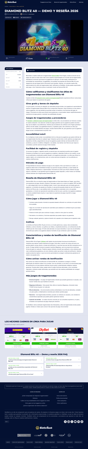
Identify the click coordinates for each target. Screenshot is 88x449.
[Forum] (62, 435)
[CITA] (53, 435)
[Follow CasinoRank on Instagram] (68, 421)
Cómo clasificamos (62, 403)
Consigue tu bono (17, 343)
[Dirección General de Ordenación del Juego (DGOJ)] (24, 435)
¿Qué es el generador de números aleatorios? (35, 405)
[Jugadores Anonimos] (46, 435)
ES (6, 421)
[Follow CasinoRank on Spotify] (78, 421)
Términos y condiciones (19, 447)
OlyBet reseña (44, 345)
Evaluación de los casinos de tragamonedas (47, 98)
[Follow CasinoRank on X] (72, 421)
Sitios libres (73, 2)
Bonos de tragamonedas (60, 2)
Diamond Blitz (55, 75)
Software (43, 241)
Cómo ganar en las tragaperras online (35, 403)
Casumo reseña (17, 345)
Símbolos (35, 398)
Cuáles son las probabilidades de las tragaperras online (35, 400)
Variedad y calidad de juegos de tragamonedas (39, 120)
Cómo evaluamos (61, 400)
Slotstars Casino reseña (70, 345)
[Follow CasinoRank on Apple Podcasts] (82, 421)
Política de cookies (37, 447)
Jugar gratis (44, 37)
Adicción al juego (54, 447)
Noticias (81, 2)
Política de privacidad (61, 398)
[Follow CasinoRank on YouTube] (75, 421)
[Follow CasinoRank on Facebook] (65, 421)
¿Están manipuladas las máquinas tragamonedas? (35, 395)
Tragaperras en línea (45, 2)
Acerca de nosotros (62, 395)
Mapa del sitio (70, 447)
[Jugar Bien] (38, 435)
